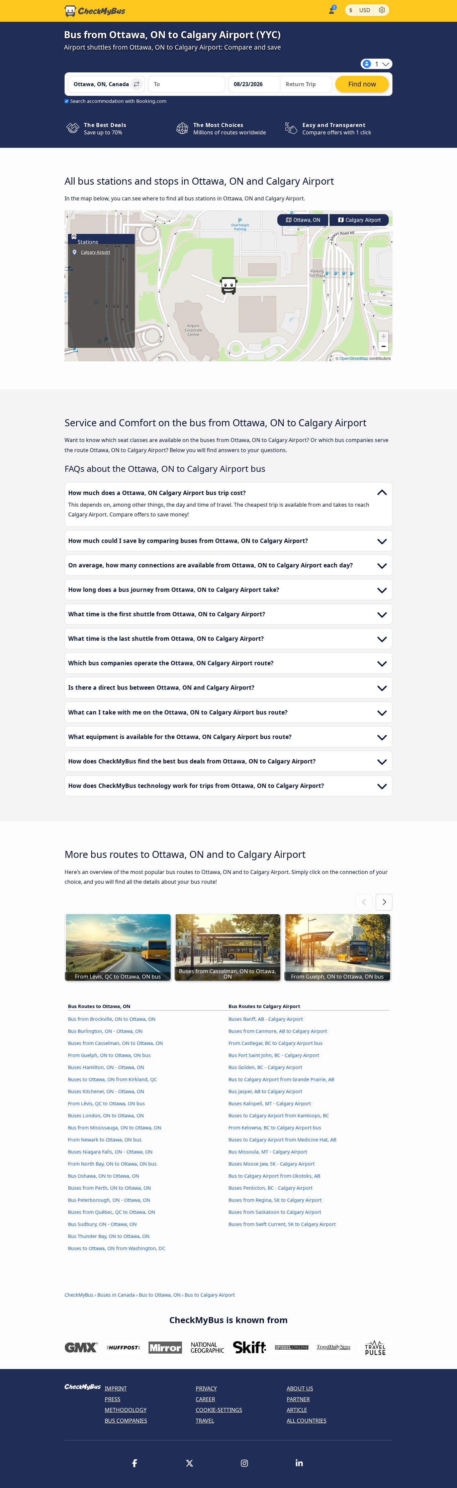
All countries (307, 1420)
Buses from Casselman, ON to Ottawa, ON (115, 1043)
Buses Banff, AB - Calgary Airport (266, 1019)
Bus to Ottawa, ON (160, 1295)
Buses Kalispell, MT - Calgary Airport (270, 1103)
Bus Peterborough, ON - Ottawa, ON (109, 1200)
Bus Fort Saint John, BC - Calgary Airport (274, 1055)
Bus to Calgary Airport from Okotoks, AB (274, 1176)
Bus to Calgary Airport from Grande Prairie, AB (281, 1079)
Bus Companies (126, 1420)
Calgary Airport (362, 220)
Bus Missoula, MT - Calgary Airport (268, 1152)
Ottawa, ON (306, 220)
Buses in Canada (116, 1295)
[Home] (95, 11)
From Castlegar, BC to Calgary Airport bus (276, 1043)
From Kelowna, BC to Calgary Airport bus (275, 1127)
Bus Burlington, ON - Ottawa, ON (105, 1031)
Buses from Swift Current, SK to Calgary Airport (282, 1224)
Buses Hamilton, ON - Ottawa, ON (106, 1067)
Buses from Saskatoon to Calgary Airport (275, 1212)
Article (297, 1410)
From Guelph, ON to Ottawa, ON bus (109, 1055)
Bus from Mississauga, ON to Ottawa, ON (114, 1127)
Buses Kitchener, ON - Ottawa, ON (106, 1091)
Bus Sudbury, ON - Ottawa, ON (102, 1224)
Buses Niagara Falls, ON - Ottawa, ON (110, 1152)
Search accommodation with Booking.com (118, 101)
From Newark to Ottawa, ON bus (105, 1139)
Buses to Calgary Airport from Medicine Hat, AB (282, 1139)
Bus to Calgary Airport (210, 1295)
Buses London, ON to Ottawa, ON (106, 1115)
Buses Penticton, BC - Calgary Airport (270, 1188)
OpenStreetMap (354, 358)
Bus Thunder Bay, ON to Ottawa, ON (109, 1236)
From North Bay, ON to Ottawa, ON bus (112, 1164)
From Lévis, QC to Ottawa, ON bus (106, 1103)
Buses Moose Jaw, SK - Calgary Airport (271, 1164)
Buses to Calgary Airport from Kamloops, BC (279, 1115)
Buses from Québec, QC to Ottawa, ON (111, 1212)
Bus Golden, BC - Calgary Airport (265, 1067)
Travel (205, 1420)
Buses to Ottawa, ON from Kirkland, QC (112, 1079)
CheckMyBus (79, 1295)
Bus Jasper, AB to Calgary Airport (265, 1091)
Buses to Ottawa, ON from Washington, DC (116, 1248)
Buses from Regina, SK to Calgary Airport (275, 1200)
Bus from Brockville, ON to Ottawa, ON (112, 1019)
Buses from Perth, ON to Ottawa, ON (109, 1188)
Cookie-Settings (219, 1410)
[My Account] (331, 10)
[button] (228, 286)
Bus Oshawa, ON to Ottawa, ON (103, 1176)
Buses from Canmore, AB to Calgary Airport (278, 1031)
